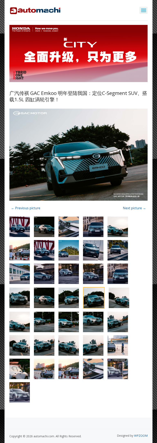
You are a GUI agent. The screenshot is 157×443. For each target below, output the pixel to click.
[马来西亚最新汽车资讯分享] (35, 10)
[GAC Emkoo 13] (78, 155)
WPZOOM (141, 435)
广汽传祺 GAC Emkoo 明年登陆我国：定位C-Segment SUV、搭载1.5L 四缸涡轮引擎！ (78, 96)
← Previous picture (25, 208)
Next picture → (134, 208)
